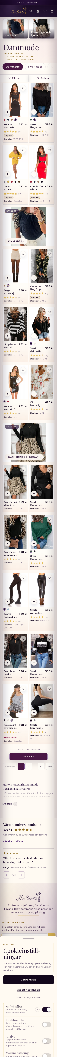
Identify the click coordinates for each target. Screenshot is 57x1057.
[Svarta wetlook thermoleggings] (41, 590)
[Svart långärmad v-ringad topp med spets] (41, 482)
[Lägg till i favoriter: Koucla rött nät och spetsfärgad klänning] (49, 150)
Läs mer (9, 803)
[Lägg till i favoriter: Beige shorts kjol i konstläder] (23, 253)
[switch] (28, 1024)
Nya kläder (35, 66)
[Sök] (30, 11)
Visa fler (28, 756)
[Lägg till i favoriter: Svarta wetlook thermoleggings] (49, 577)
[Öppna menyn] (4, 11)
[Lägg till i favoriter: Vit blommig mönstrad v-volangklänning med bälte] (49, 369)
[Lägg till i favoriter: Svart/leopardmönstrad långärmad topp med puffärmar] (23, 519)
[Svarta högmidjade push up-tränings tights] (15, 590)
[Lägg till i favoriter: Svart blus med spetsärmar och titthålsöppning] (23, 638)
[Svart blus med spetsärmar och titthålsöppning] (15, 651)
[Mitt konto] (37, 11)
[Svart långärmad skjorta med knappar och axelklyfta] (41, 100)
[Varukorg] (52, 11)
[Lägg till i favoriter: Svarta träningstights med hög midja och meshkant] (49, 688)
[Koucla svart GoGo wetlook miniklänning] (15, 382)
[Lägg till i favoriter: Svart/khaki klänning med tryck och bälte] (23, 469)
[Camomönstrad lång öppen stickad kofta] (41, 266)
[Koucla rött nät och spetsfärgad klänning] (41, 162)
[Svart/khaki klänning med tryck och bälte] (15, 482)
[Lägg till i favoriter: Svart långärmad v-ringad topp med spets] (49, 469)
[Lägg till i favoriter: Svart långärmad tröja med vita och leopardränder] (49, 638)
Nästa (50, 766)
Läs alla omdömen (13, 841)
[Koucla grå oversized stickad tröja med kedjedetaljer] (15, 701)
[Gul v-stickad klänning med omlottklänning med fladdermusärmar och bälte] (15, 162)
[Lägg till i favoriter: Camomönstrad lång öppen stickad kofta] (49, 253)
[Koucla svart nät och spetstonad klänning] (15, 100)
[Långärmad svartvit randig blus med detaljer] (15, 324)
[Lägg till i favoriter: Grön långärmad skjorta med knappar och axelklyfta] (49, 519)
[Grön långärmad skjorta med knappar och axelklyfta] (41, 532)
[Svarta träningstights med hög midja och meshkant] (41, 701)
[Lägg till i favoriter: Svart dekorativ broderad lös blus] (49, 311)
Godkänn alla (28, 979)
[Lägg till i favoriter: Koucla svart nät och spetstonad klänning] (23, 88)
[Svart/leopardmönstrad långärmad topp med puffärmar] (15, 532)
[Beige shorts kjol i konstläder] (15, 266)
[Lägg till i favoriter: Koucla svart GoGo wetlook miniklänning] (23, 369)
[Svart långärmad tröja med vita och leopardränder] (41, 651)
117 (41, 766)
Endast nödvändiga (28, 989)
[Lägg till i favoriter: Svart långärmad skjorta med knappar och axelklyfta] (49, 88)
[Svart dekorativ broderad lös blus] (41, 324)
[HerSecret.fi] (18, 11)
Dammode (13, 66)
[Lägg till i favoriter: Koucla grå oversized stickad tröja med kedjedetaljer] (23, 688)
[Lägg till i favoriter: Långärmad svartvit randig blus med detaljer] (23, 311)
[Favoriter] (44, 11)
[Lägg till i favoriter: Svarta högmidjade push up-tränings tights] (23, 577)
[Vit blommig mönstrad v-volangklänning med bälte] (41, 382)
